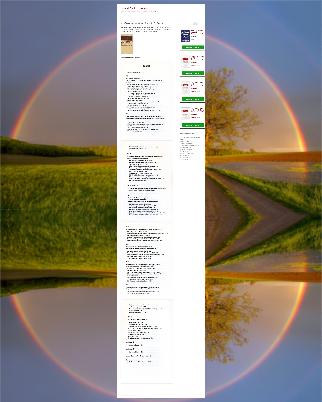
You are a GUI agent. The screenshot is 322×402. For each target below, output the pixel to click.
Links (182, 16)
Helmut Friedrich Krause (134, 8)
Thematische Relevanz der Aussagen (189, 159)
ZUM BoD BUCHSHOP (193, 47)
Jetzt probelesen (195, 39)
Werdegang (140, 16)
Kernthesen (130, 16)
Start (122, 16)
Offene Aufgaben (184, 155)
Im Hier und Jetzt (184, 141)
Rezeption (164, 16)
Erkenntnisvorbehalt (185, 157)
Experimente (173, 16)
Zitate (156, 16)
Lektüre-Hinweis (184, 151)
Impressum (190, 16)
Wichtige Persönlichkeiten (186, 143)
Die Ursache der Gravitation (187, 153)
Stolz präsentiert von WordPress (128, 395)
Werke (149, 16)
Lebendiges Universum (186, 149)
